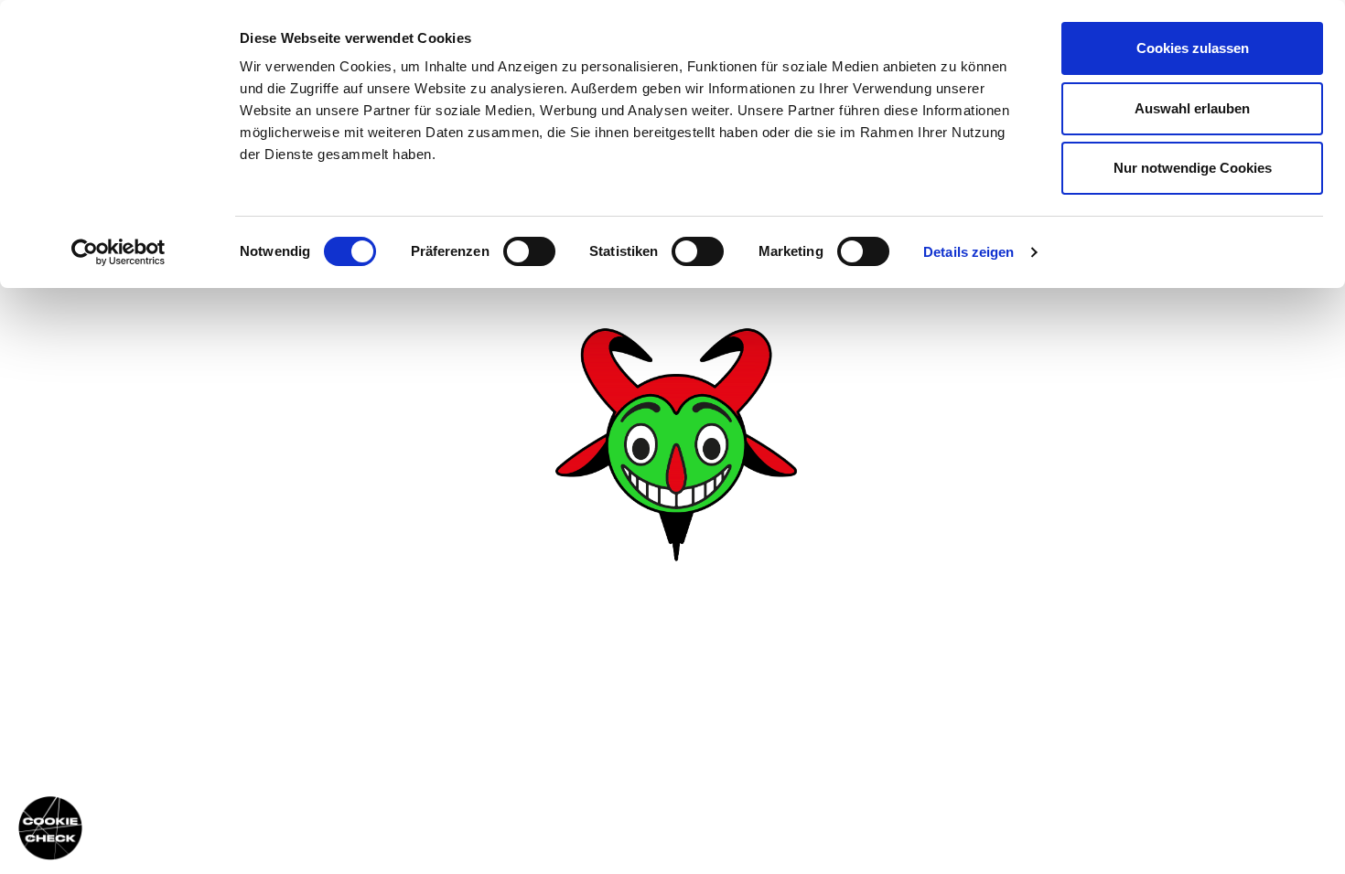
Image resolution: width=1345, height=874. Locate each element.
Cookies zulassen (1192, 48)
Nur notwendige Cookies (1193, 168)
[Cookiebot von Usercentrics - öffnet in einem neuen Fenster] (118, 252)
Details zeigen (968, 252)
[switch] (529, 251)
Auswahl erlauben (1192, 108)
